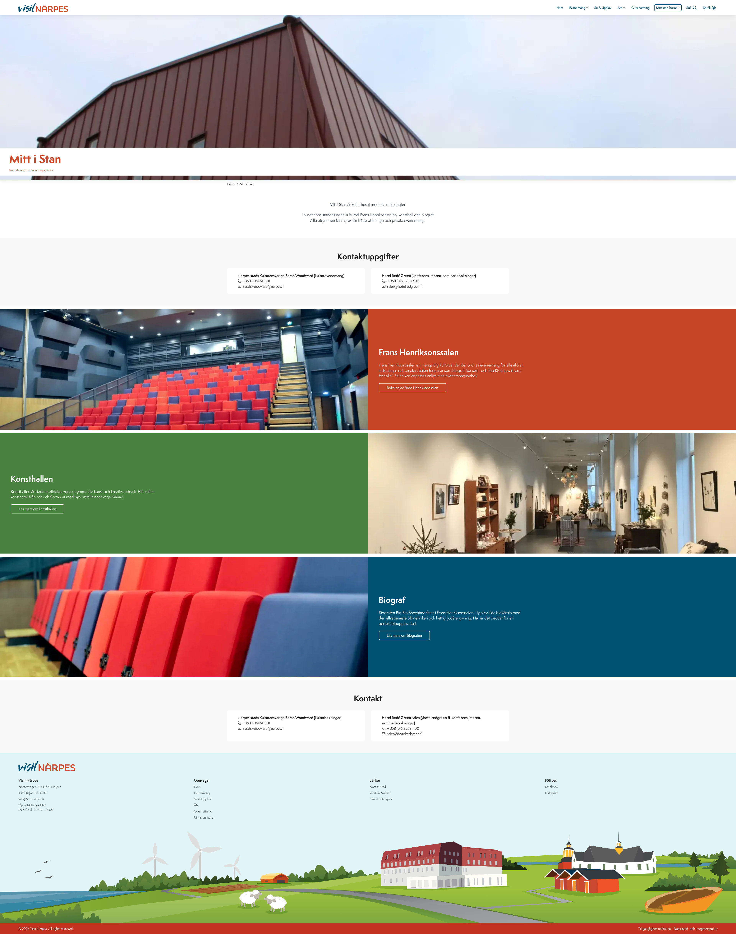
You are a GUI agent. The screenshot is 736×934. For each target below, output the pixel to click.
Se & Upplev (602, 7)
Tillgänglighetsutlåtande (654, 928)
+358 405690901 (256, 280)
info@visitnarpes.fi (31, 799)
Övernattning (640, 7)
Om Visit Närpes (381, 799)
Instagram (551, 793)
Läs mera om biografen (404, 635)
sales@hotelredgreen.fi (404, 286)
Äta (620, 7)
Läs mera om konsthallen (37, 508)
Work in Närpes (380, 793)
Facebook (551, 786)
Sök (689, 7)
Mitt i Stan (247, 184)
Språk (707, 7)
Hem (559, 7)
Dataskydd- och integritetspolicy (696, 928)
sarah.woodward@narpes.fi (263, 286)
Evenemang (577, 7)
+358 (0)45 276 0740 (33, 793)
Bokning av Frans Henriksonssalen (412, 387)
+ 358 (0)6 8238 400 (403, 280)
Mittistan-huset (666, 7)
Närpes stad (378, 786)
